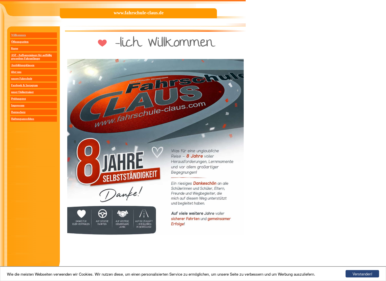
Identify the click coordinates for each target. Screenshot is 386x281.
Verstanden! (362, 274)
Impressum (17, 105)
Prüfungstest (18, 98)
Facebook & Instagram (24, 85)
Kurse (14, 48)
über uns (16, 71)
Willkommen (18, 35)
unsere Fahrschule (21, 78)
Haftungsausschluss (22, 118)
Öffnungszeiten (20, 41)
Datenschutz (18, 112)
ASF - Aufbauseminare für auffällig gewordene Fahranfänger (31, 57)
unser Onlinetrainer (22, 92)
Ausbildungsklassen (22, 65)
